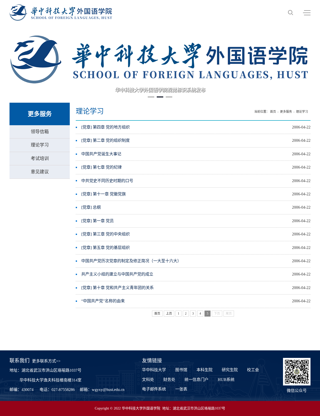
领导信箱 (40, 131)
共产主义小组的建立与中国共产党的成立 (117, 274)
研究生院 (230, 370)
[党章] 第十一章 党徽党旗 (103, 194)
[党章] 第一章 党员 (97, 221)
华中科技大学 (154, 370)
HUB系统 (226, 379)
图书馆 (181, 370)
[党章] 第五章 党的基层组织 (105, 247)
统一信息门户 (196, 379)
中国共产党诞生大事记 (101, 154)
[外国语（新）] (61, 12)
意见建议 (40, 171)
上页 (169, 313)
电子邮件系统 (154, 389)
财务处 (169, 379)
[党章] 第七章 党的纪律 (101, 167)
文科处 (148, 379)
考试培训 (40, 158)
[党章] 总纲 (91, 207)
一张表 (181, 389)
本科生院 (204, 370)
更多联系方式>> (46, 361)
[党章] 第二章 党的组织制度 (105, 140)
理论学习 (40, 145)
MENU (306, 12)
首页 (273, 111)
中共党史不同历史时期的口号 (107, 181)
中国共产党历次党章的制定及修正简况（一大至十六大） (131, 261)
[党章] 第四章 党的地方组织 (105, 127)
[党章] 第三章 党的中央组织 (105, 234)
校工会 (253, 370)
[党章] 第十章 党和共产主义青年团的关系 (117, 288)
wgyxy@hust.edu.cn (108, 389)
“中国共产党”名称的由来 (103, 301)
